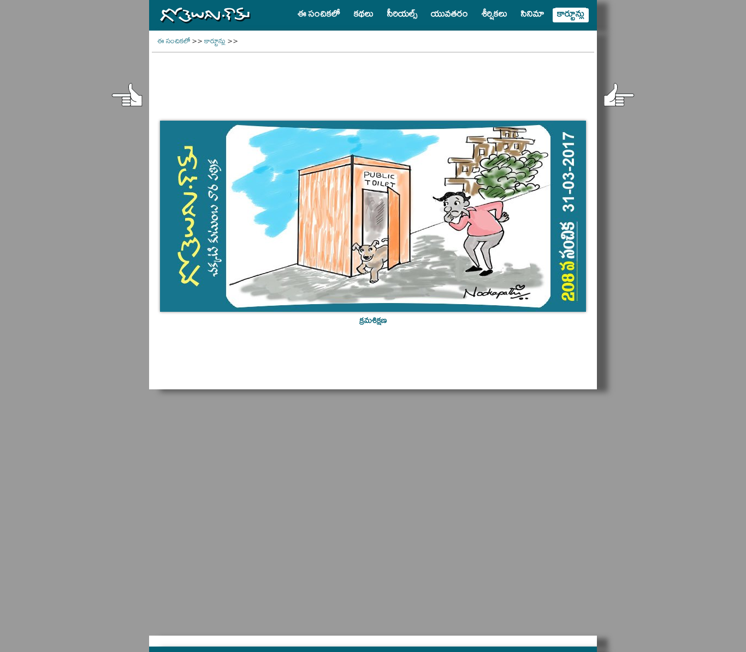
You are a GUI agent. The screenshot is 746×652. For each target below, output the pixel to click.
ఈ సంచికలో (173, 42)
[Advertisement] (373, 79)
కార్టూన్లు (215, 42)
